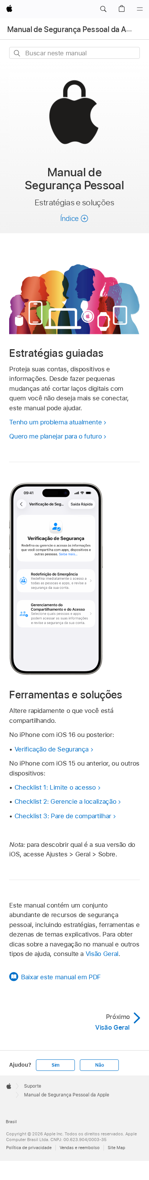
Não (99, 1065)
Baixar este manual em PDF (61, 977)
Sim (56, 1065)
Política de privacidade (29, 1147)
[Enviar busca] (17, 53)
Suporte (32, 1086)
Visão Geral (102, 954)
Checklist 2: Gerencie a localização (66, 801)
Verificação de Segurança (52, 749)
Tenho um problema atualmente (55, 422)
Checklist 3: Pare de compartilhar (63, 816)
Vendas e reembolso (80, 1147)
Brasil (11, 1121)
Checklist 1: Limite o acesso (55, 787)
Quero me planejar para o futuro (55, 436)
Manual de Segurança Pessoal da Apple (74, 29)
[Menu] (140, 9)
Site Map (116, 1147)
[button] (103, 9)
